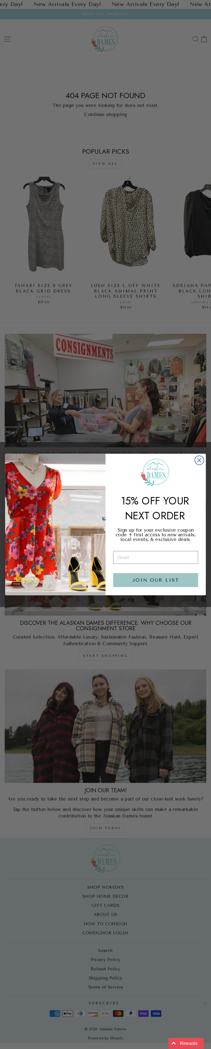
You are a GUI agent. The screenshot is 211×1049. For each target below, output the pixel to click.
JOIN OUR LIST (155, 580)
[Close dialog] (199, 460)
